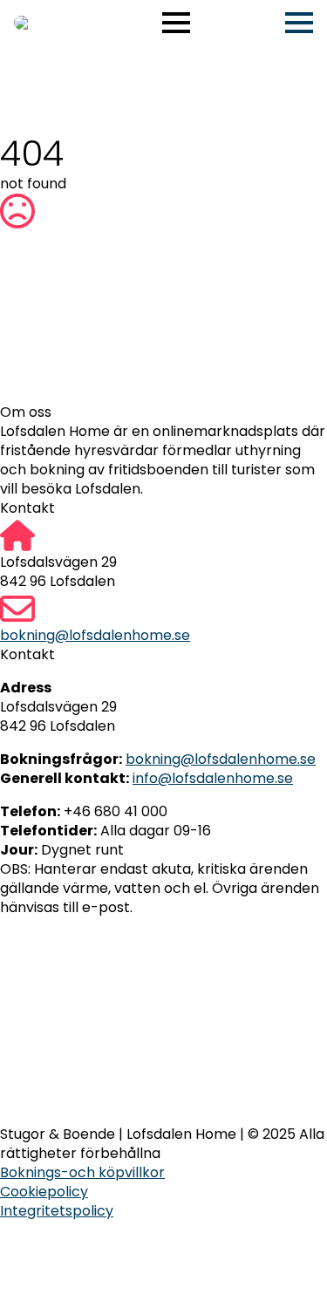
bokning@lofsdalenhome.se (95, 635)
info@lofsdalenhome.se (213, 778)
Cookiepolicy (44, 1192)
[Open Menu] (176, 23)
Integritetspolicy (56, 1211)
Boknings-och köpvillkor (82, 1172)
